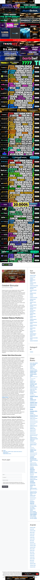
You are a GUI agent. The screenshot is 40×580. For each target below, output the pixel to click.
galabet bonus (33, 381)
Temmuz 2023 (33, 565)
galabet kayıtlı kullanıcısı (33, 429)
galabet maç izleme (34, 438)
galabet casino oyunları (33, 392)
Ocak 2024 (32, 555)
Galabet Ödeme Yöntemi (7, 453)
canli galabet (33, 364)
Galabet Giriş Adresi (33, 412)
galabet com (33, 399)
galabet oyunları (32, 447)
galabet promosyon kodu (34, 461)
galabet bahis (33, 372)
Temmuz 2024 (33, 545)
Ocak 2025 (32, 535)
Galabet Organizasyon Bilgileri (32, 280)
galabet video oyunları (32, 478)
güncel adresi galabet (32, 509)
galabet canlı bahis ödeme (33, 388)
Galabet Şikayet (32, 502)
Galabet (4, 450)
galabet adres (5, 451)
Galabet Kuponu (5, 452)
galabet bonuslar (10, 451)
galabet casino (32, 390)
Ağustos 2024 (32, 543)
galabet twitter (33, 476)
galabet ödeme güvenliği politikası (33, 493)
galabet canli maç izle (33, 384)
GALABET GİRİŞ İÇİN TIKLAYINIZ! (20, 40)
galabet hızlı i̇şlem (32, 424)
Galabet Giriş (32, 408)
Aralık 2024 (32, 537)
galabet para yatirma (33, 450)
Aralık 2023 (32, 557)
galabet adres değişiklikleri (33, 369)
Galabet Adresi (33, 275)
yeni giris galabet (33, 518)
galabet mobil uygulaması (32, 440)
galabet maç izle (33, 437)
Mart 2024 (32, 552)
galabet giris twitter (33, 404)
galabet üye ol (31, 500)
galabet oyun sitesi (32, 448)
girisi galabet (32, 507)
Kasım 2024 (32, 538)
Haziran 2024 (32, 547)
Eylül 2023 (32, 561)
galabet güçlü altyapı (32, 419)
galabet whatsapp (32, 481)
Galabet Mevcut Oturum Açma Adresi (33, 335)
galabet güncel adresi (33, 418)
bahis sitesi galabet (34, 362)
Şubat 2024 (32, 553)
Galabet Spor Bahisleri (34, 465)
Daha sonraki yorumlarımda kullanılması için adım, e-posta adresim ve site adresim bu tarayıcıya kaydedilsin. (14, 483)
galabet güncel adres (32, 417)
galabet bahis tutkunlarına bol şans (33, 377)
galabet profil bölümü (32, 455)
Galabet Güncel (34, 415)
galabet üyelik (33, 495)
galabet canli (32, 382)
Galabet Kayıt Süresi (34, 285)
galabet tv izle (32, 475)
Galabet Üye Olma (33, 297)
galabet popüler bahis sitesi (33, 454)
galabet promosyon (33, 457)
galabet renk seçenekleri (33, 462)
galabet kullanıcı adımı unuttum (34, 434)
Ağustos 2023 (32, 563)
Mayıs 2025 (32, 532)
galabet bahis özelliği (32, 378)
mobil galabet (33, 514)
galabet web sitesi (33, 479)
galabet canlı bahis (33, 386)
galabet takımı (32, 466)
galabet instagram (33, 425)
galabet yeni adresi (33, 488)
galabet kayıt (32, 428)
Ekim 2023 (32, 560)
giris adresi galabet (33, 506)
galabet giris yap (33, 405)
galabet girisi (33, 402)
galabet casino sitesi (34, 397)
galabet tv (32, 471)
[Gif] (20, 110)
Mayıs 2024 (32, 548)
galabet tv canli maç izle (33, 473)
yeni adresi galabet (33, 517)
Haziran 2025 (32, 530)
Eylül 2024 (32, 542)
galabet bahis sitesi (33, 374)
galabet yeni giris (33, 492)
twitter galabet (33, 515)
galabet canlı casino (33, 389)
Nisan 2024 (32, 550)
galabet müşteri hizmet (33, 442)
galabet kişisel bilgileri (33, 433)
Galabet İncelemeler (34, 340)
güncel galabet (33, 511)
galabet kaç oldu (33, 430)
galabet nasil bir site (33, 445)
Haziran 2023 (32, 566)
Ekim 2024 (32, 540)
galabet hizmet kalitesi (33, 423)
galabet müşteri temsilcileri (33, 443)
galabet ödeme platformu (18, 451)
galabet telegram (32, 468)
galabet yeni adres (33, 486)
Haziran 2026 (32, 527)
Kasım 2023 (32, 558)
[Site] (20, 67)
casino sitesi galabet (32, 366)
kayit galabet (33, 512)
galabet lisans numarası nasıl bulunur (33, 436)
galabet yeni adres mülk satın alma (33, 489)
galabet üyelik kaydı (32, 496)
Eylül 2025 (32, 529)
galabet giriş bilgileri (32, 414)
